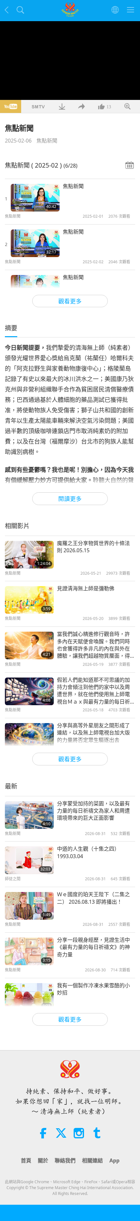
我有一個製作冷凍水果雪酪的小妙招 (93, 989)
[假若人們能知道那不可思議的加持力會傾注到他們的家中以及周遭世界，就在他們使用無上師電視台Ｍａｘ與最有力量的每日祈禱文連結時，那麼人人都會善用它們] (29, 691)
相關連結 (92, 1160)
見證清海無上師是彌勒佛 (85, 588)
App (114, 1160)
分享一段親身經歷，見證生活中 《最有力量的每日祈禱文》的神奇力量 (93, 947)
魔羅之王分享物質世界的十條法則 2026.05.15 (93, 547)
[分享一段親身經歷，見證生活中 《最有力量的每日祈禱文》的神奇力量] (29, 951)
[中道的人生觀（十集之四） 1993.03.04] (29, 860)
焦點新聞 (46, 140)
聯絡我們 (65, 1160)
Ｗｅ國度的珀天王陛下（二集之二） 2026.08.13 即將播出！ (93, 898)
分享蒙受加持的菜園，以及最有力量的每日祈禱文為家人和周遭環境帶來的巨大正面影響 (93, 811)
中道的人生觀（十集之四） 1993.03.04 (88, 852)
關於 (43, 1160)
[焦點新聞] (35, 198)
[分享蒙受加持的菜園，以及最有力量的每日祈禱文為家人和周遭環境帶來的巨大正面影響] (29, 815)
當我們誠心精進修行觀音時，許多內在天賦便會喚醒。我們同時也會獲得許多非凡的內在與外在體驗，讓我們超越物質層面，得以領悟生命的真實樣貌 (93, 645)
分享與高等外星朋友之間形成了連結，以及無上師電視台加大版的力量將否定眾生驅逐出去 (93, 733)
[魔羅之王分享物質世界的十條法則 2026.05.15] (29, 555)
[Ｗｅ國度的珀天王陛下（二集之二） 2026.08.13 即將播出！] (29, 906)
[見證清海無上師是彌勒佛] (29, 600)
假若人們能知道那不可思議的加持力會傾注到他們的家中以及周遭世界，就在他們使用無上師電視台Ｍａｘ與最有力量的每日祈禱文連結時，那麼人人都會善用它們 (93, 691)
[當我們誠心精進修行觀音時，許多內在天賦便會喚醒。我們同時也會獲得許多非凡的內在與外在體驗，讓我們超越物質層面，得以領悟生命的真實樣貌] (29, 645)
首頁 (26, 1160)
